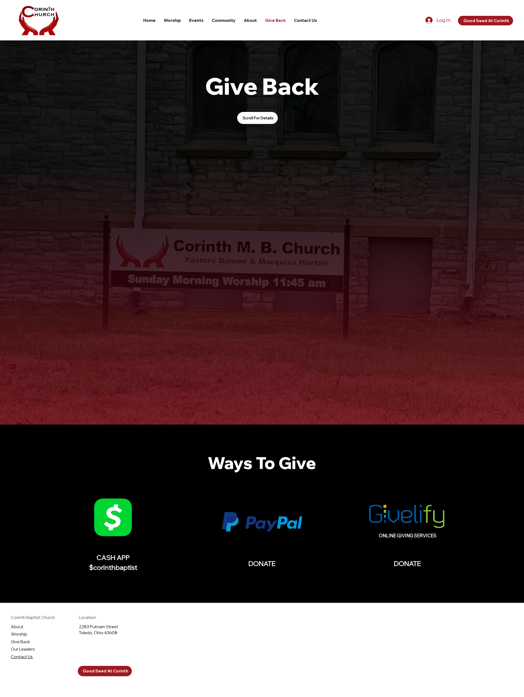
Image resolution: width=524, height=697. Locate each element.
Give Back (20, 641)
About (17, 626)
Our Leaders (23, 649)
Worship (19, 634)
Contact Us (22, 656)
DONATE (262, 563)
